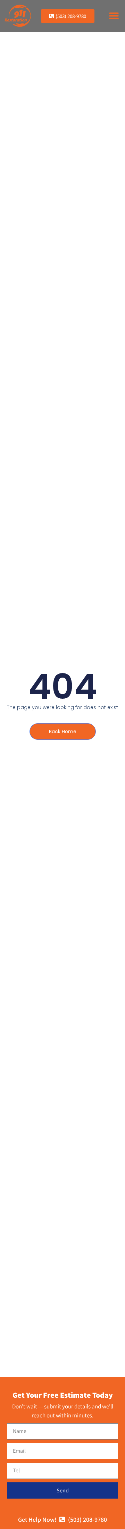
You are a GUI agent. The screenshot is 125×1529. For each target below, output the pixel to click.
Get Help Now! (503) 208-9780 (62, 1519)
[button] (114, 16)
